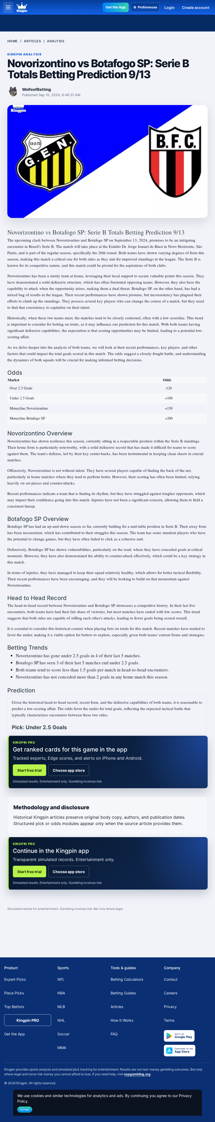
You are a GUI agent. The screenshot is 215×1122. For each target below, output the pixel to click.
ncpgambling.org (137, 1074)
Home (12, 41)
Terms (169, 1020)
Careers (170, 993)
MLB (61, 1006)
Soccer (63, 1034)
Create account (195, 7)
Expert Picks (15, 979)
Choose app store (69, 770)
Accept (24, 1109)
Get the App (116, 7)
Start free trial (29, 770)
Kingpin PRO (28, 1020)
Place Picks (14, 993)
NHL (61, 1020)
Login (169, 7)
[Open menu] (8, 7)
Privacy (170, 1006)
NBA (61, 993)
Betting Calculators (127, 979)
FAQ (114, 1034)
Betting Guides (123, 993)
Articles (32, 41)
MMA (61, 1047)
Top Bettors (14, 1006)
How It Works (122, 1020)
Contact (171, 979)
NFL (60, 979)
